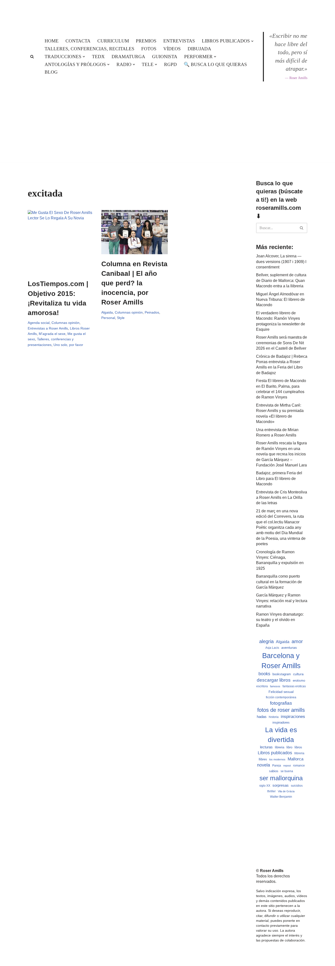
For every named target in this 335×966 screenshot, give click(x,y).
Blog (51, 72)
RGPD (170, 64)
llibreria (299, 753)
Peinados (152, 312)
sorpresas (280, 785)
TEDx (98, 56)
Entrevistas (179, 40)
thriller (271, 791)
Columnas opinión (65, 323)
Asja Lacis (272, 647)
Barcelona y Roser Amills (281, 660)
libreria (279, 747)
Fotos (148, 48)
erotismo (299, 680)
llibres (263, 759)
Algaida (107, 312)
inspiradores (281, 722)
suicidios (297, 785)
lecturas (266, 747)
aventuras (289, 647)
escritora (262, 686)
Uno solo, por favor (68, 345)
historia (274, 717)
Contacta (77, 40)
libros (298, 747)
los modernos (277, 759)
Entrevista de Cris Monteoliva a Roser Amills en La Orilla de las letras (281, 497)
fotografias (281, 703)
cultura (298, 674)
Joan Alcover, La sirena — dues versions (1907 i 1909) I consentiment (281, 261)
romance (299, 765)
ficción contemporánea (281, 697)
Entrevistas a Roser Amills (48, 328)
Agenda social (39, 323)
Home (52, 40)
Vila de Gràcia (286, 791)
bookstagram (281, 674)
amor (297, 641)
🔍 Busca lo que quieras (215, 64)
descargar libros (274, 680)
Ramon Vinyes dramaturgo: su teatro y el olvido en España (280, 619)
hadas (262, 717)
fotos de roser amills (281, 710)
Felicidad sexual (281, 692)
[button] (252, 41)
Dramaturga (128, 56)
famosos (275, 686)
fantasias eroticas (294, 686)
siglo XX (264, 785)
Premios (146, 40)
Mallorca (295, 758)
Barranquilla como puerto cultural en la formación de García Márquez (279, 581)
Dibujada (199, 48)
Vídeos (172, 48)
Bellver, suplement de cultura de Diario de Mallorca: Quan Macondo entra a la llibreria (281, 280)
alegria (266, 641)
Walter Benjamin (281, 796)
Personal (108, 318)
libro (289, 747)
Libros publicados (275, 752)
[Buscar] (32, 56)
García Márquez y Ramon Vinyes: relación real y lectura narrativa (281, 600)
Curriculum (113, 40)
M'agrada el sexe (52, 334)
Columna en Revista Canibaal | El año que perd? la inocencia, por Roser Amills (134, 283)
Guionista (164, 56)
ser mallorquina (281, 778)
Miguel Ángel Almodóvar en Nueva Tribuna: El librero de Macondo (280, 299)
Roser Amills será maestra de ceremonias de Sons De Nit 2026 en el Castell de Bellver (281, 342)
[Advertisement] (167, 176)
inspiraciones (293, 716)
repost (287, 765)
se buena (287, 771)
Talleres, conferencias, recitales (89, 48)
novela (263, 765)
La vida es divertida (281, 734)
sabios (273, 771)
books (264, 673)
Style (121, 318)
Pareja (276, 765)
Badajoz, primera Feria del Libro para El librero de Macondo (279, 478)
